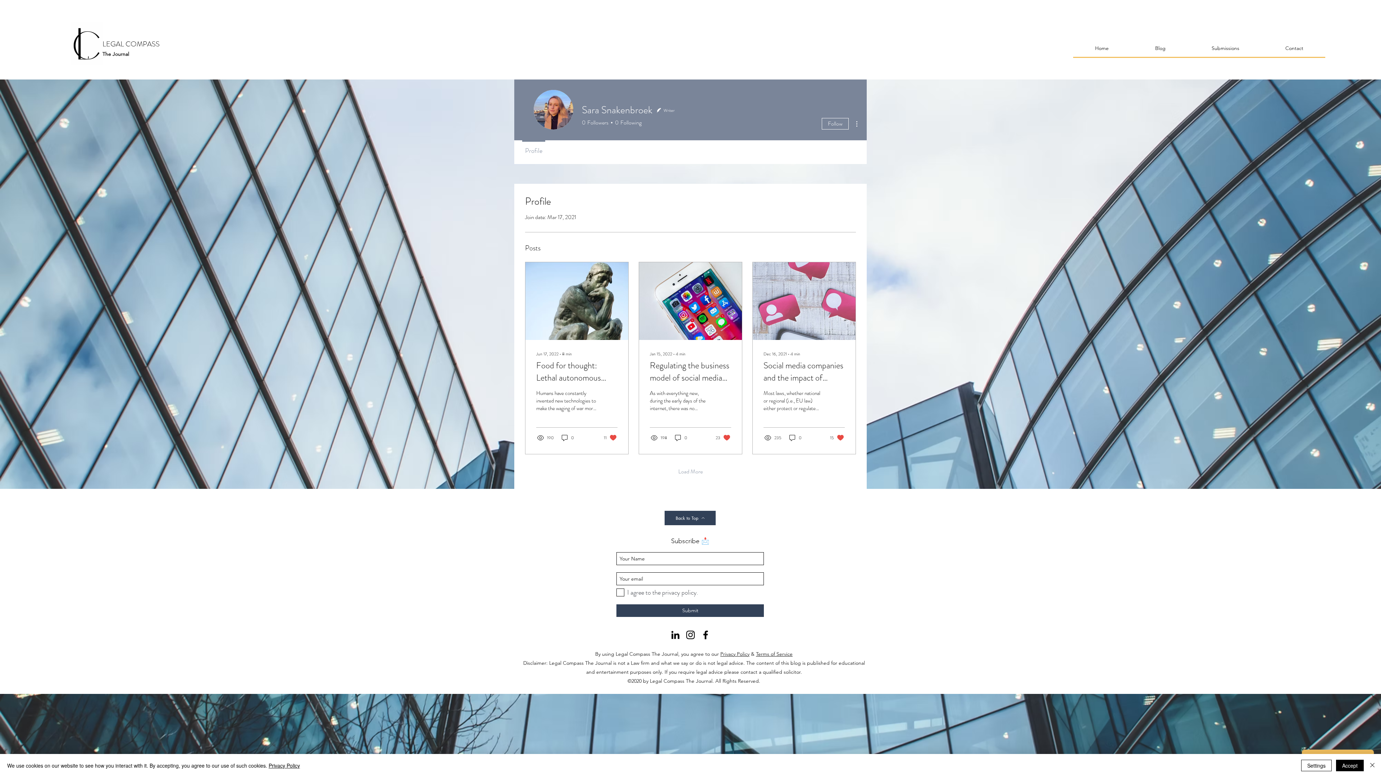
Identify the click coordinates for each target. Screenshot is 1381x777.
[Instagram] (690, 635)
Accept (1350, 765)
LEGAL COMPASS (131, 44)
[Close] (1372, 765)
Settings (1316, 765)
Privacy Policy (734, 654)
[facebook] (705, 635)
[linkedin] (675, 635)
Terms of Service (774, 654)
